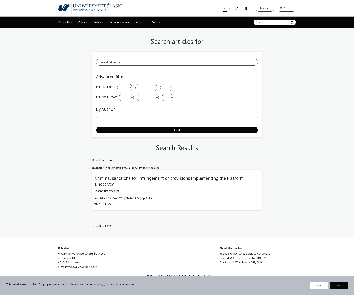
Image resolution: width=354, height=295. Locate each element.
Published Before (106, 97)
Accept (339, 285)
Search (177, 130)
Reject (319, 285)
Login (265, 8)
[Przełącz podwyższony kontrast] (245, 8)
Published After (105, 87)
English (287, 8)
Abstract (131, 198)
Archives (98, 22)
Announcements (119, 22)
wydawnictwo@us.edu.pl (82, 267)
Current (83, 22)
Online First (65, 22)
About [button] (139, 22)
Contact (157, 22)
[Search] (292, 22)
